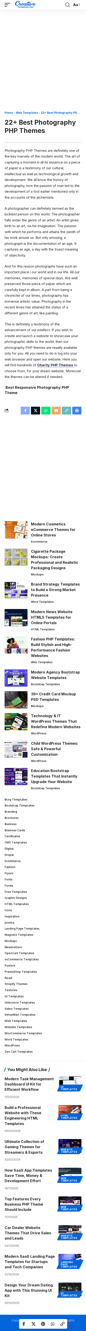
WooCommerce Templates (23, 1033)
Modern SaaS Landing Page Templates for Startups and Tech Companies (30, 1261)
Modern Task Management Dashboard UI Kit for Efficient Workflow (29, 1084)
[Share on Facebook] (24, 1324)
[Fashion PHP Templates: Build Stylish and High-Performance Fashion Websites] (16, 645)
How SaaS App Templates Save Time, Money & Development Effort (28, 1175)
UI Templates (14, 996)
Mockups (37, 574)
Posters (10, 965)
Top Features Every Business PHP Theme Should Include (24, 1204)
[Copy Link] (62, 1324)
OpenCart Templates (19, 953)
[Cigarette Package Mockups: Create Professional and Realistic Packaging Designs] (16, 557)
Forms (9, 885)
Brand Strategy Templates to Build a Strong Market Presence (55, 590)
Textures (11, 990)
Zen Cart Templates (19, 1051)
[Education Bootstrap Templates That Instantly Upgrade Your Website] (16, 776)
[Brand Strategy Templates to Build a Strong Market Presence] (16, 590)
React (8, 978)
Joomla (9, 922)
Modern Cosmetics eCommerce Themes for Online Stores (53, 529)
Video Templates (17, 1008)
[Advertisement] (43, 62)
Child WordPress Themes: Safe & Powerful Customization (54, 749)
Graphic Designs (16, 898)
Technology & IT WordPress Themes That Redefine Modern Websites (55, 721)
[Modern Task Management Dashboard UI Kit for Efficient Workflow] (69, 1083)
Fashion (10, 867)
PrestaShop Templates (21, 971)
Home (9, 112)
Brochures (12, 818)
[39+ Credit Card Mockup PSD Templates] (16, 699)
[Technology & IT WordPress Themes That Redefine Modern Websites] (16, 721)
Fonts (8, 879)
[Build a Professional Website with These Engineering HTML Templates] (69, 1112)
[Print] (76, 411)
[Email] (56, 411)
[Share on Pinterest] (43, 1324)
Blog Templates (16, 799)
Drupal (9, 855)
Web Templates (27, 112)
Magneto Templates (19, 934)
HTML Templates (43, 629)
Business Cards (15, 830)
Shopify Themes (16, 984)
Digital (9, 848)
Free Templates (16, 892)
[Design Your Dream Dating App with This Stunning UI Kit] (69, 1289)
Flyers (9, 873)
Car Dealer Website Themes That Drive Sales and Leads (28, 1233)
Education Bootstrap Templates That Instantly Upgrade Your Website (54, 776)
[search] (67, 4)
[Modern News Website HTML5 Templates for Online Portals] (16, 617)
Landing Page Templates (22, 928)
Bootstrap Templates (45, 684)
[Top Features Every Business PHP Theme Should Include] (69, 1203)
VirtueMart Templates (20, 1014)
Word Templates (42, 601)
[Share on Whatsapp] (53, 1324)
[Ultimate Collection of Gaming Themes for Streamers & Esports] (69, 1146)
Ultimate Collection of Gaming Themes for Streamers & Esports (24, 1146)
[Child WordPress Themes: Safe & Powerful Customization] (16, 749)
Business (11, 824)
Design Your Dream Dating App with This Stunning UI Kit (29, 1290)
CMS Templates (16, 842)
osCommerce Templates (22, 959)
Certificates (12, 836)
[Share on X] (33, 1324)
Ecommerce (39, 541)
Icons (8, 910)
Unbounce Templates (20, 1002)
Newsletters (13, 947)
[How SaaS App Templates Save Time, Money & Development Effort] (69, 1175)
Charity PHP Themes (55, 365)
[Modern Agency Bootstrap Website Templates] (16, 678)
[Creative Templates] (25, 5)
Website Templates (18, 1027)
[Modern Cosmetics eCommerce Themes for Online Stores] (16, 530)
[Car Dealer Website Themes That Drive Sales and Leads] (69, 1232)
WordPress (38, 733)
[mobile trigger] (8, 5)
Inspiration (12, 916)
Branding (11, 811)
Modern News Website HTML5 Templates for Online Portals (51, 617)
